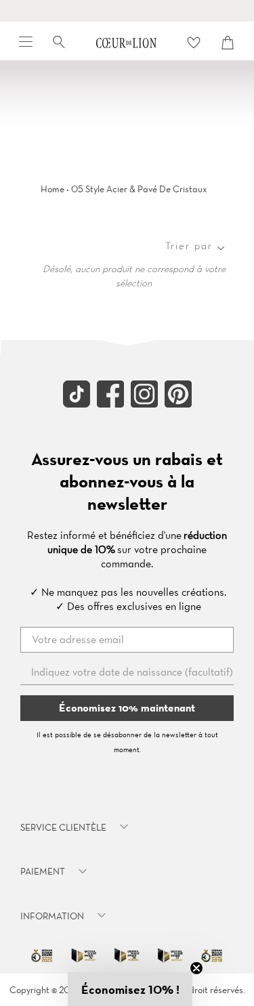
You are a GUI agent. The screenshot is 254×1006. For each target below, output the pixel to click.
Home (52, 189)
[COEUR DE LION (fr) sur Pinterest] (178, 404)
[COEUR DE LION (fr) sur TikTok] (76, 404)
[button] (130, 989)
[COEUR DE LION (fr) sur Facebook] (110, 404)
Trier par (189, 246)
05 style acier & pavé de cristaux (139, 189)
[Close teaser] (196, 968)
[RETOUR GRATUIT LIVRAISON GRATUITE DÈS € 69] (127, 10)
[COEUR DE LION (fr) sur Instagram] (144, 404)
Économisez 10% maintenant (127, 708)
